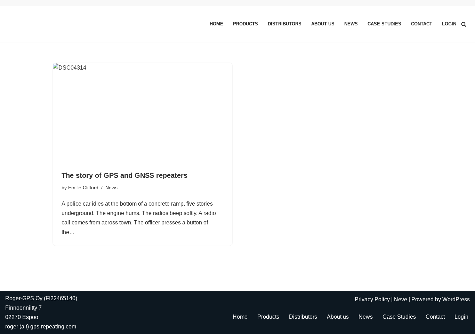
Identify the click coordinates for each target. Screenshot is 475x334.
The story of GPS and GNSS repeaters (124, 175)
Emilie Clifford (83, 187)
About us (323, 23)
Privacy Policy (372, 299)
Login (449, 23)
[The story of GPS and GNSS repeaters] (142, 113)
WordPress (456, 299)
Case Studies (384, 23)
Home (216, 23)
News (351, 23)
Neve (400, 299)
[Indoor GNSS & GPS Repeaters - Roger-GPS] (30, 24)
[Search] (463, 24)
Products (245, 23)
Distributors (284, 23)
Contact (421, 23)
